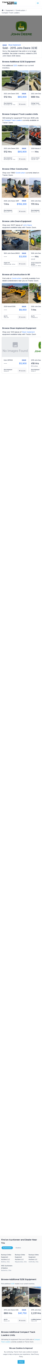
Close (21, 1362)
